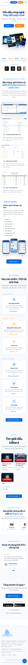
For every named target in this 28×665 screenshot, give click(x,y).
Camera (3, 642)
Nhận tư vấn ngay (13, 596)
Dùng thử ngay (13, 261)
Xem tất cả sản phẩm (13, 420)
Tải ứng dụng (4, 644)
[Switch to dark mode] (3, 2)
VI (6, 2)
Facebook (3, 655)
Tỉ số (18, 642)
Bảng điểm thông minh (12, 641)
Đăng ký (21, 2)
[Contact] (24, 661)
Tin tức (21, 642)
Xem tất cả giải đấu (13, 496)
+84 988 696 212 (14, 610)
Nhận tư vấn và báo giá (6, 646)
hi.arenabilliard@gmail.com (15, 613)
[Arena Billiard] (7, 633)
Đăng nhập (13, 2)
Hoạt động (13, 642)
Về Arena (10, 644)
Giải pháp (7, 25)
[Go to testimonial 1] (13, 570)
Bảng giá (20, 644)
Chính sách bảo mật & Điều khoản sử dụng (12, 662)
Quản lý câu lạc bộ (22, 641)
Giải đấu (18, 25)
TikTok (14, 655)
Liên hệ (15, 644)
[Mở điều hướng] (25, 2)
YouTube (9, 655)
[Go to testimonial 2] (15, 570)
